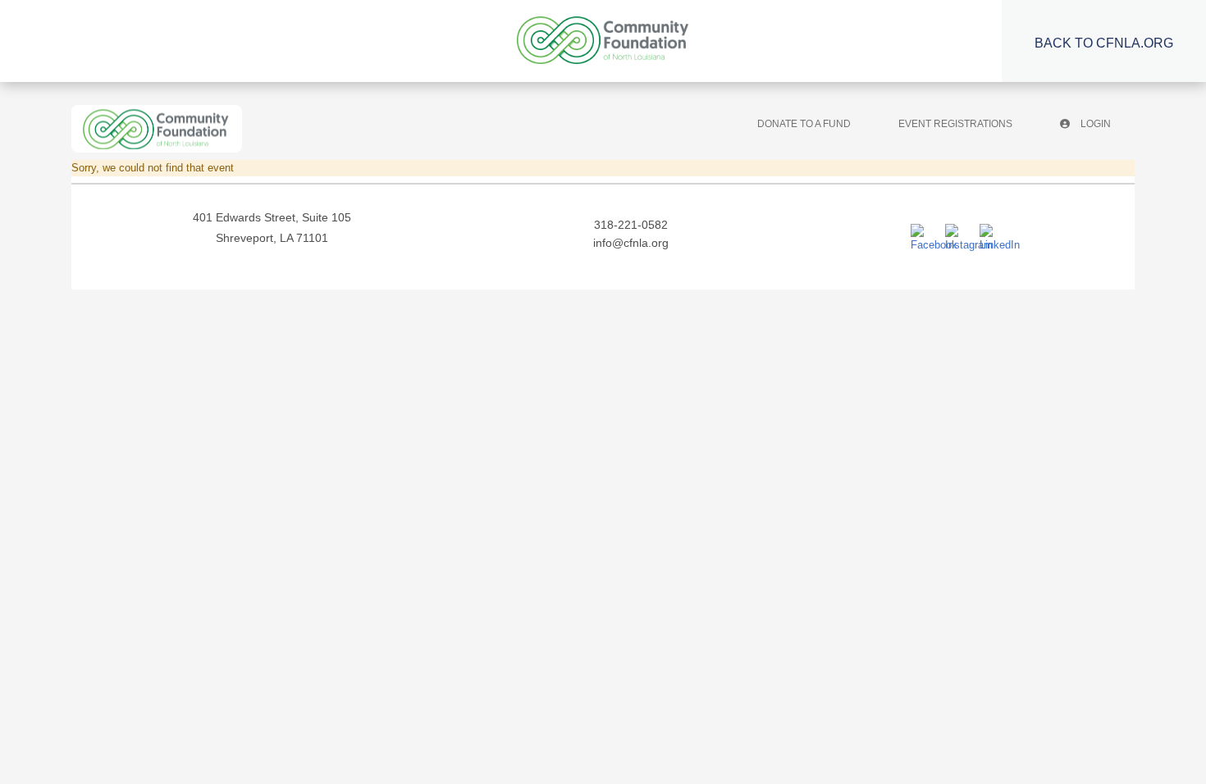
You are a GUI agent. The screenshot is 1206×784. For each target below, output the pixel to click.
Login (1094, 124)
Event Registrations (955, 124)
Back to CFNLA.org (1104, 43)
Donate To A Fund (804, 124)
